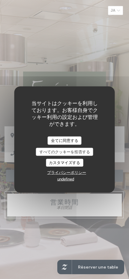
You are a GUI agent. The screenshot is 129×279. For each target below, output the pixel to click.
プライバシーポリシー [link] (66, 172)
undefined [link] (65, 179)
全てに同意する (64, 140)
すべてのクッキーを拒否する (64, 151)
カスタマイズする (64, 162)
